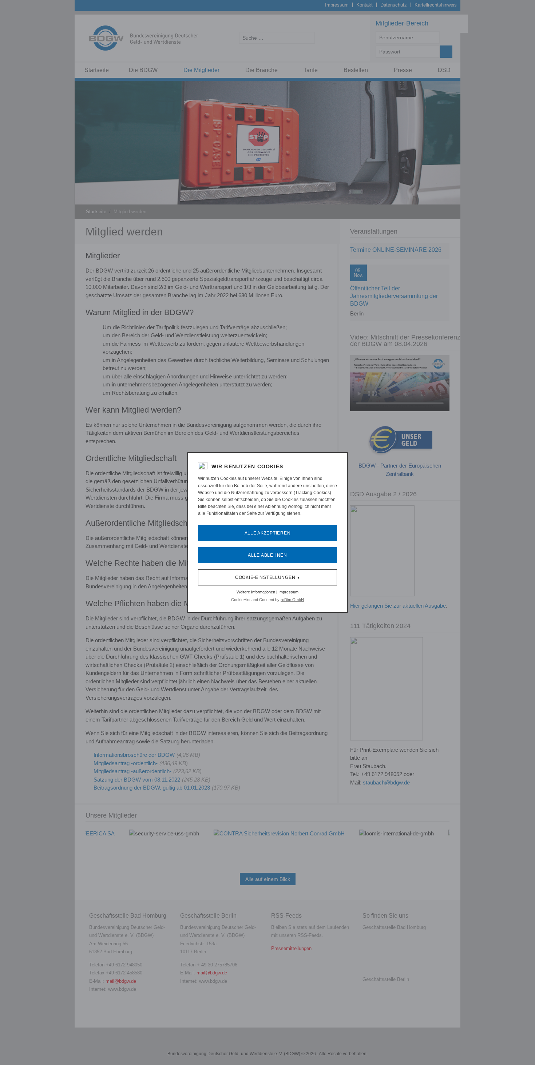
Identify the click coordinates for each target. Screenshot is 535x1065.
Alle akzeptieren (268, 533)
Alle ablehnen (267, 555)
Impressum (288, 592)
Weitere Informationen (256, 592)
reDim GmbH (292, 599)
